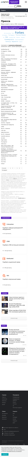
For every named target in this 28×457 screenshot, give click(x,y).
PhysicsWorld (4, 95)
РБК (6, 37)
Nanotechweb (4, 79)
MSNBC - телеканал (5, 101)
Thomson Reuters (21, 35)
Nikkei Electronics (5, 132)
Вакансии (4, 417)
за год (17, 28)
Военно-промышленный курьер (8, 111)
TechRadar (3, 62)
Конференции (16, 397)
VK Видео (15, 417)
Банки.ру (8, 41)
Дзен (14, 422)
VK (3, 37)
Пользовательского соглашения (14, 451)
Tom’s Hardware (19, 39)
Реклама (4, 415)
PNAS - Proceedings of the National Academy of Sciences (9, 59)
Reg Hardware (4, 87)
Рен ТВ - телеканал (5, 134)
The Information (4, 117)
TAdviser (18, 37)
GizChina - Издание (5, 122)
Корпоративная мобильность (14, 2)
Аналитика (4, 399)
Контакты (4, 419)
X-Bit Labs (3, 130)
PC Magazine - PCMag (6, 51)
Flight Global (4, 140)
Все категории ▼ (21, 16)
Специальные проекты (16, 399)
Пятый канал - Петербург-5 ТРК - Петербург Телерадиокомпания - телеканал (9, 65)
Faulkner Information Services (8, 55)
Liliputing (3, 158)
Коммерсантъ (9, 39)
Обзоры (4, 402)
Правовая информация (9, 435)
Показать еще (14, 318)
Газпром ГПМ (12, 37)
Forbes (19, 32)
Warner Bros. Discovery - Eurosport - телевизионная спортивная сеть (9, 155)
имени (9, 46)
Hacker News (4, 75)
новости (15, 178)
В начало (4, 168)
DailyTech (3, 68)
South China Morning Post (7, 77)
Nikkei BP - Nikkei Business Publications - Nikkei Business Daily (9, 85)
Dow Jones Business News (7, 109)
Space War (3, 159)
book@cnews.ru (21, 198)
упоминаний (4, 46)
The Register (11, 35)
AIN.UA (2, 53)
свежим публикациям (17, 46)
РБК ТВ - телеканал (5, 128)
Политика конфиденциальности (11, 431)
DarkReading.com (5, 49)
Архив (3, 404)
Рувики (20, 41)
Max (14, 413)
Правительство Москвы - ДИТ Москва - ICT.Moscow (8, 106)
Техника (15, 404)
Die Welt (3, 138)
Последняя (4, 170)
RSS (5, 429)
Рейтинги (4, 400)
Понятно (5, 454)
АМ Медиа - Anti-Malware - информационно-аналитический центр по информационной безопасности (9, 150)
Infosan (2, 163)
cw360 (2, 126)
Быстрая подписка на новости (11, 427)
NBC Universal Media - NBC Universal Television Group (7, 146)
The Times (3, 161)
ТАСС (13, 33)
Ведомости (15, 41)
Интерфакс (4, 35)
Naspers (23, 37)
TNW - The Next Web (6, 97)
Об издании (5, 413)
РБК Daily (3, 91)
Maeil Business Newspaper (7, 89)
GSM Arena (3, 143)
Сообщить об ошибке (9, 433)
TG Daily (3, 57)
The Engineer (4, 141)
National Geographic (5, 70)
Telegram (15, 421)
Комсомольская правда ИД (7, 124)
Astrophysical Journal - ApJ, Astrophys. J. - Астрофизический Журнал (8, 114)
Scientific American (5, 136)
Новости (4, 397)
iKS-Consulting (7, 33)
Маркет (14, 402)
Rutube (14, 419)
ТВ (13, 405)
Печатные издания (17, 407)
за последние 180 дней (13, 28)
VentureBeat (4, 99)
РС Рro (2, 93)
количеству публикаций (15, 45)
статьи (7, 180)
